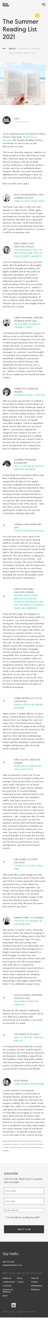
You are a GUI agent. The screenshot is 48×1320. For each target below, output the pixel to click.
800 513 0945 (8, 1262)
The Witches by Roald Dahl (29, 530)
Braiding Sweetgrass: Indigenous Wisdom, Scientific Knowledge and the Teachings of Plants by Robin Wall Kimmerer (29, 601)
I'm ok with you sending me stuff (23, 1217)
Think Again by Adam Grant (29, 201)
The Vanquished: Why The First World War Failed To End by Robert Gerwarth (28, 252)
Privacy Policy (9, 1311)
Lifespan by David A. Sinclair (29, 395)
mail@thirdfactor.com (12, 1265)
